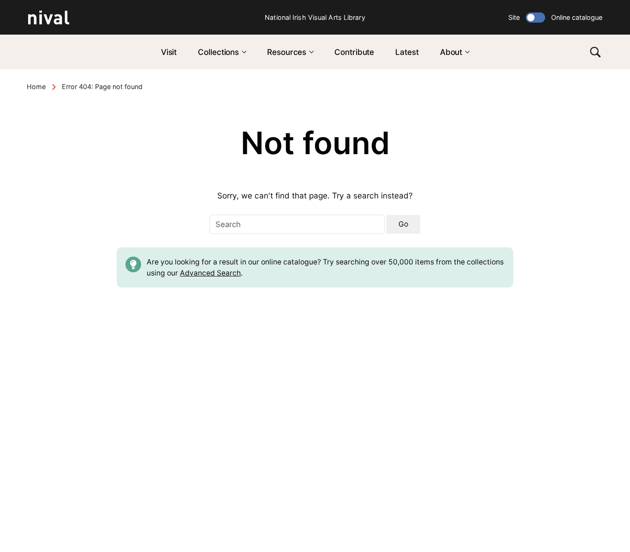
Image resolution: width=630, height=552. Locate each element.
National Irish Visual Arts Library (315, 17)
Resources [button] (286, 52)
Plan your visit (250, 422)
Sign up (558, 433)
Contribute (354, 52)
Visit (169, 52)
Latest (406, 52)
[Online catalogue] (535, 17)
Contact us (244, 435)
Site (514, 17)
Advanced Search (210, 273)
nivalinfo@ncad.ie (86, 487)
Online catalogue (576, 17)
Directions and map (64, 461)
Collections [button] (218, 52)
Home (36, 86)
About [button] (451, 52)
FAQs (233, 448)
